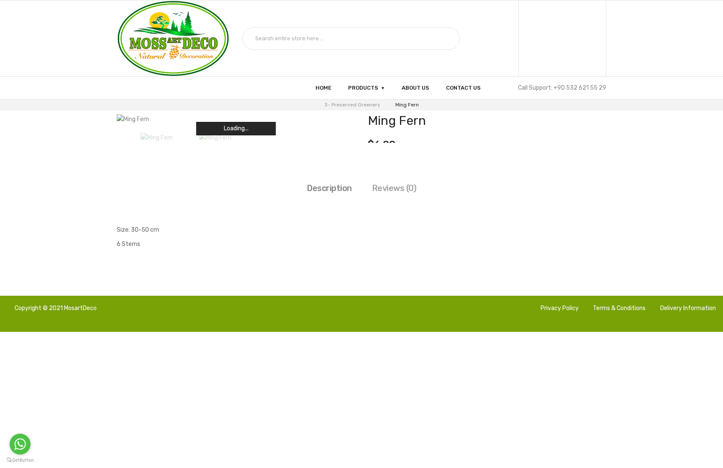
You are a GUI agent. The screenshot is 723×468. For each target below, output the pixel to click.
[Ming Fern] (157, 138)
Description (329, 188)
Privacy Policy (560, 308)
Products (363, 88)
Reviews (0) (394, 188)
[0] (563, 38)
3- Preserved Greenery (352, 105)
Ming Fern (407, 105)
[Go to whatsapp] (20, 444)
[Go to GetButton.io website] (20, 460)
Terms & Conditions (619, 308)
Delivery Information (688, 308)
